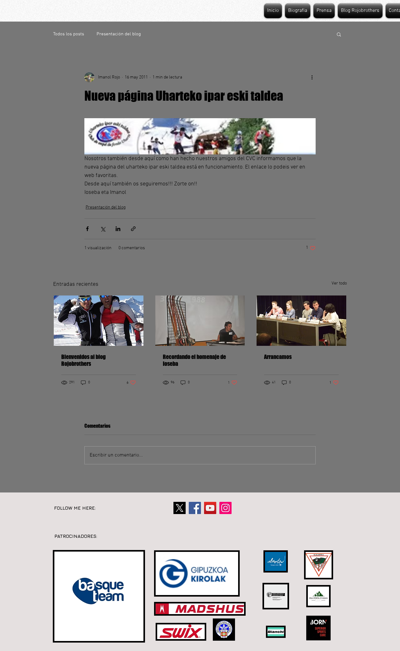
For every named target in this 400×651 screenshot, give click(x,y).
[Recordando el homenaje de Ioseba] (200, 320)
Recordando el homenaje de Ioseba (194, 360)
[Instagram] (225, 508)
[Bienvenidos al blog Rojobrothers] (98, 320)
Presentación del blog (119, 34)
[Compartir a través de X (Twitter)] (103, 229)
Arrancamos (278, 356)
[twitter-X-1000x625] (179, 508)
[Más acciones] (312, 77)
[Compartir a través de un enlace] (133, 229)
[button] (339, 34)
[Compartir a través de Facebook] (87, 229)
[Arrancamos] (301, 320)
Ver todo (339, 283)
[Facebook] (195, 508)
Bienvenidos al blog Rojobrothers (83, 360)
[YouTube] (210, 508)
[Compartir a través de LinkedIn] (118, 229)
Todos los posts (68, 34)
